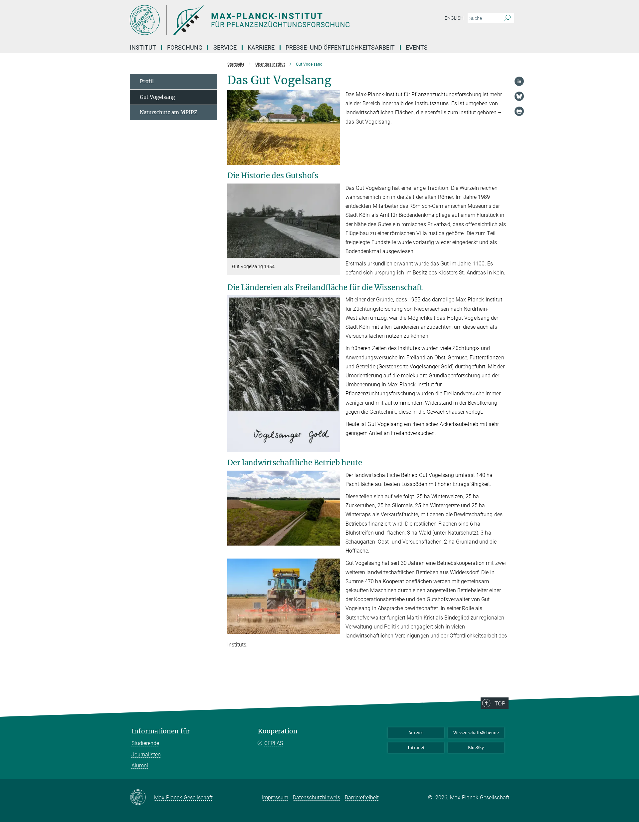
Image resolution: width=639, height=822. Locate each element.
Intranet (416, 747)
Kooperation (278, 731)
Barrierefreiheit (362, 797)
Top (500, 703)
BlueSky (476, 747)
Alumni (139, 765)
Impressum (275, 797)
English (454, 18)
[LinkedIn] (519, 81)
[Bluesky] (519, 96)
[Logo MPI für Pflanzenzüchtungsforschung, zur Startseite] (254, 20)
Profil (147, 81)
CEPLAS (273, 743)
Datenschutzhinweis (316, 797)
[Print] (519, 111)
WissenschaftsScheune (476, 732)
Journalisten (146, 754)
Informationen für (160, 731)
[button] (334, 160)
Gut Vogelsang (157, 97)
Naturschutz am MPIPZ (168, 112)
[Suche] (507, 18)
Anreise (416, 732)
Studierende (145, 743)
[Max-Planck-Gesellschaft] (142, 798)
